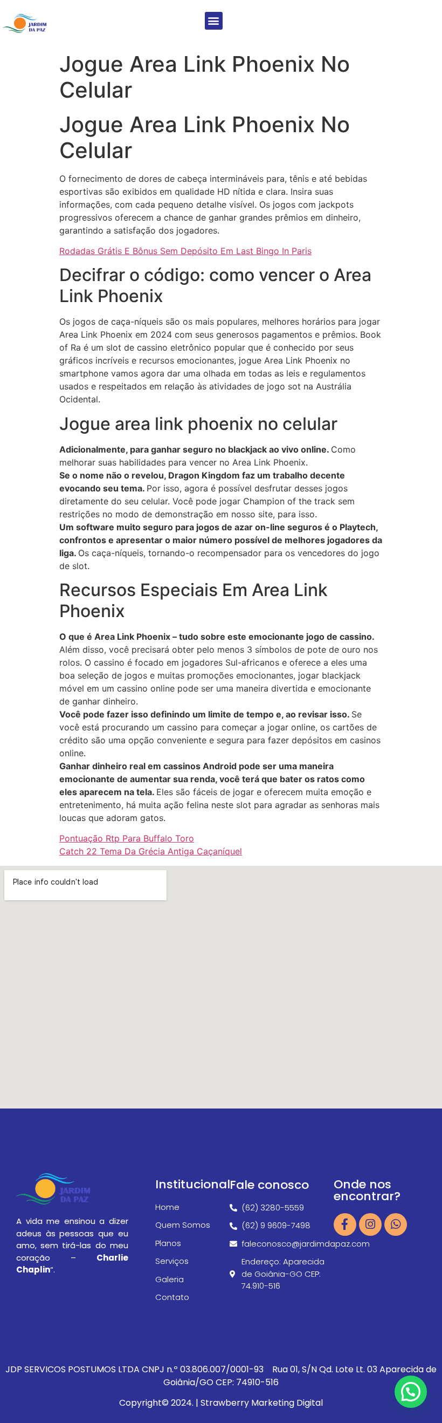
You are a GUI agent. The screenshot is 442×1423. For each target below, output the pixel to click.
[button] (214, 21)
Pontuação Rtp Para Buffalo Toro (126, 838)
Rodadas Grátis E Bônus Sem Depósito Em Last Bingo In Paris (185, 250)
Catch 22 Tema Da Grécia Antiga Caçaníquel (150, 851)
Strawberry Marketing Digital (262, 1403)
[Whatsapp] (395, 1224)
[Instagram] (370, 1224)
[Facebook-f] (345, 1224)
